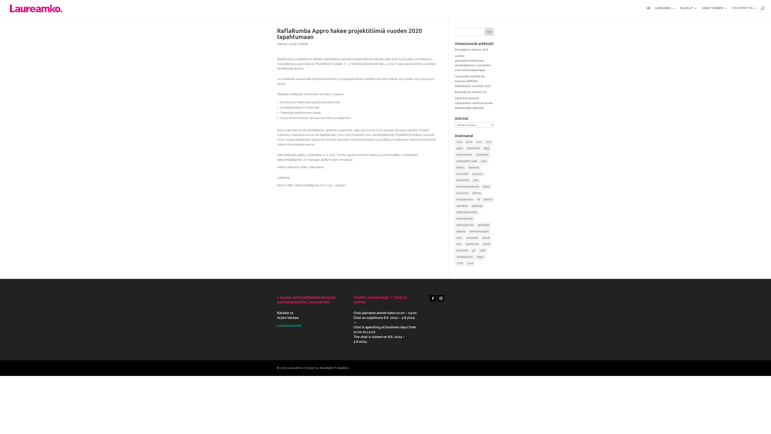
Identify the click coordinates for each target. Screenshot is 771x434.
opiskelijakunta (465, 225)
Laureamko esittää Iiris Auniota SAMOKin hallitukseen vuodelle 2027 (473, 81)
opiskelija (477, 206)
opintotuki (462, 206)
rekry (459, 237)
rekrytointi (472, 237)
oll (478, 199)
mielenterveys (464, 199)
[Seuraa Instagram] (441, 298)
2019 (459, 142)
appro (459, 148)
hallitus (460, 167)
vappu (480, 257)
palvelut (460, 231)
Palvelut (686, 8)
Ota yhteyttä (742, 8)
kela (475, 180)
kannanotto (462, 180)
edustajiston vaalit (466, 161)
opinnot (488, 199)
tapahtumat (472, 244)
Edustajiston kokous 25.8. (472, 49)
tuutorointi (462, 250)
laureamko (462, 193)
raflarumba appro (479, 231)
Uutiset (303, 44)
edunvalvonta (464, 154)
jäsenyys (477, 174)
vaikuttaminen (464, 257)
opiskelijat (483, 225)
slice (459, 244)
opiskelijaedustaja (466, 212)
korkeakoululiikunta (467, 186)
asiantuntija (473, 148)
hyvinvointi (462, 174)
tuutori (486, 244)
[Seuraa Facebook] (433, 298)
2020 (469, 142)
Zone (470, 263)
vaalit (482, 250)
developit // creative (333, 368)
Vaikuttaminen (712, 8)
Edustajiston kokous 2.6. (471, 92)
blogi (487, 148)
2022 (489, 142)
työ (473, 250)
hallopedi (473, 167)
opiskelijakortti (464, 218)
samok (486, 237)
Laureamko (663, 8)
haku (484, 161)
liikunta (477, 193)
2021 (479, 142)
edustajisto (482, 154)
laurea (486, 186)
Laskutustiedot (289, 326)
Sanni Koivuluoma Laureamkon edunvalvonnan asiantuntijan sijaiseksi (474, 103)
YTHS (459, 263)
